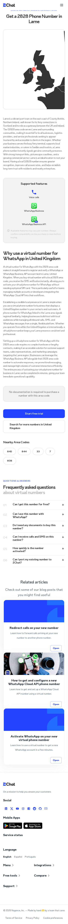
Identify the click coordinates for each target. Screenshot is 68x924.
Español (18, 856)
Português (30, 856)
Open (56, 648)
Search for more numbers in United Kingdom (31, 426)
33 (38, 451)
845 (9, 451)
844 (24, 451)
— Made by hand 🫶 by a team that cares (45, 910)
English (7, 856)
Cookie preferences (53, 918)
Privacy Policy (32, 918)
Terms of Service (13, 918)
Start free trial (34, 413)
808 (9, 460)
